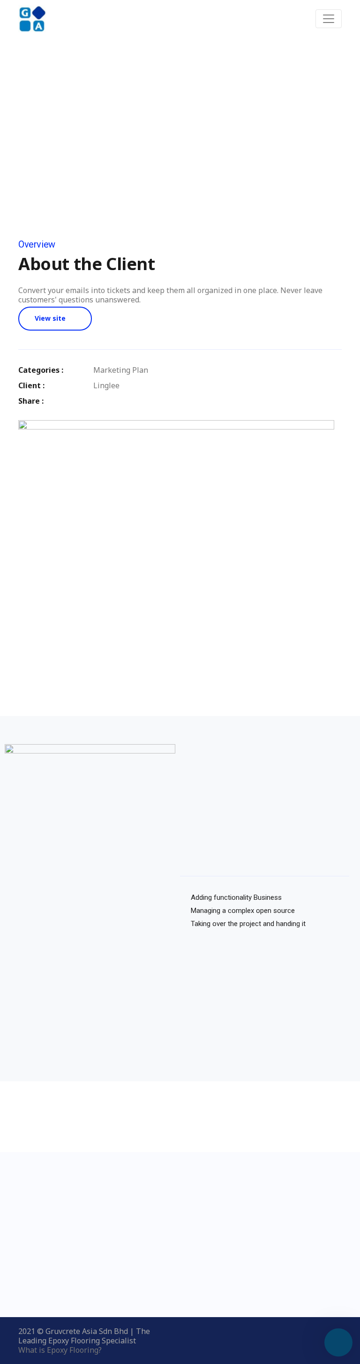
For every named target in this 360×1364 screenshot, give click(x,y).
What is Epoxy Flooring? (60, 1350)
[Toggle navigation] (328, 18)
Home (120, 135)
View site (50, 318)
